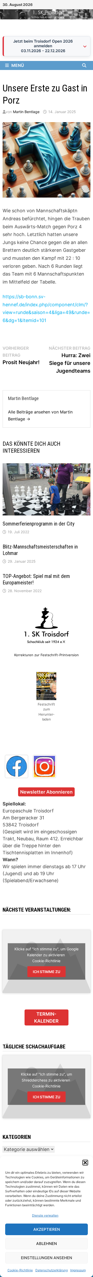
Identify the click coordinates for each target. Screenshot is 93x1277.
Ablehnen (46, 1243)
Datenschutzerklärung (51, 1270)
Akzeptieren (46, 1229)
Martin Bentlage (26, 111)
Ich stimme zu (46, 971)
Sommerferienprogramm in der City (38, 524)
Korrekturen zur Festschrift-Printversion (46, 655)
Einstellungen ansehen (46, 1257)
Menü (17, 65)
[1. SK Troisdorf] (46, 14)
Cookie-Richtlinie (20, 1270)
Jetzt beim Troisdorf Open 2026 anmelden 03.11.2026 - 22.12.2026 (43, 46)
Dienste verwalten (45, 1215)
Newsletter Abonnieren (46, 792)
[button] (85, 1162)
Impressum (78, 1270)
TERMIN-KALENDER (46, 1017)
